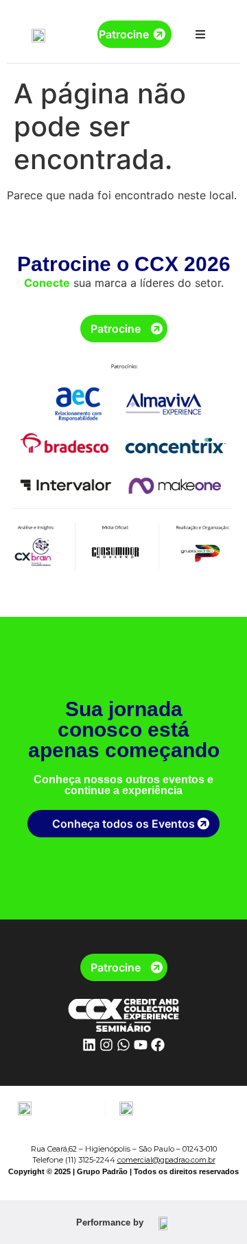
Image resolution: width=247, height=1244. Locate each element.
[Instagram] (106, 1045)
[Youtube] (141, 1045)
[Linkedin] (89, 1045)
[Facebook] (158, 1045)
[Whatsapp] (123, 1045)
